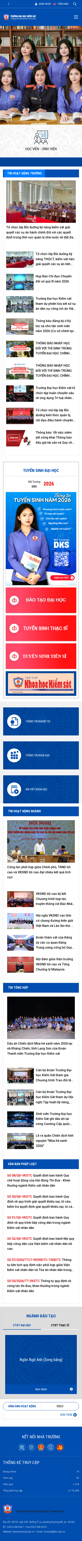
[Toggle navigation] (8, 4)
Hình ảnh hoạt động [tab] (22, 1406)
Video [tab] (60, 1406)
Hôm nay (41, 1477)
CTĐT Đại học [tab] (22, 1325)
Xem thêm (41, 1389)
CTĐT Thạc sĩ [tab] (60, 1325)
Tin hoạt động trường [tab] (24, 173)
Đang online (41, 1471)
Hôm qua (41, 1484)
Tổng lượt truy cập (41, 1490)
